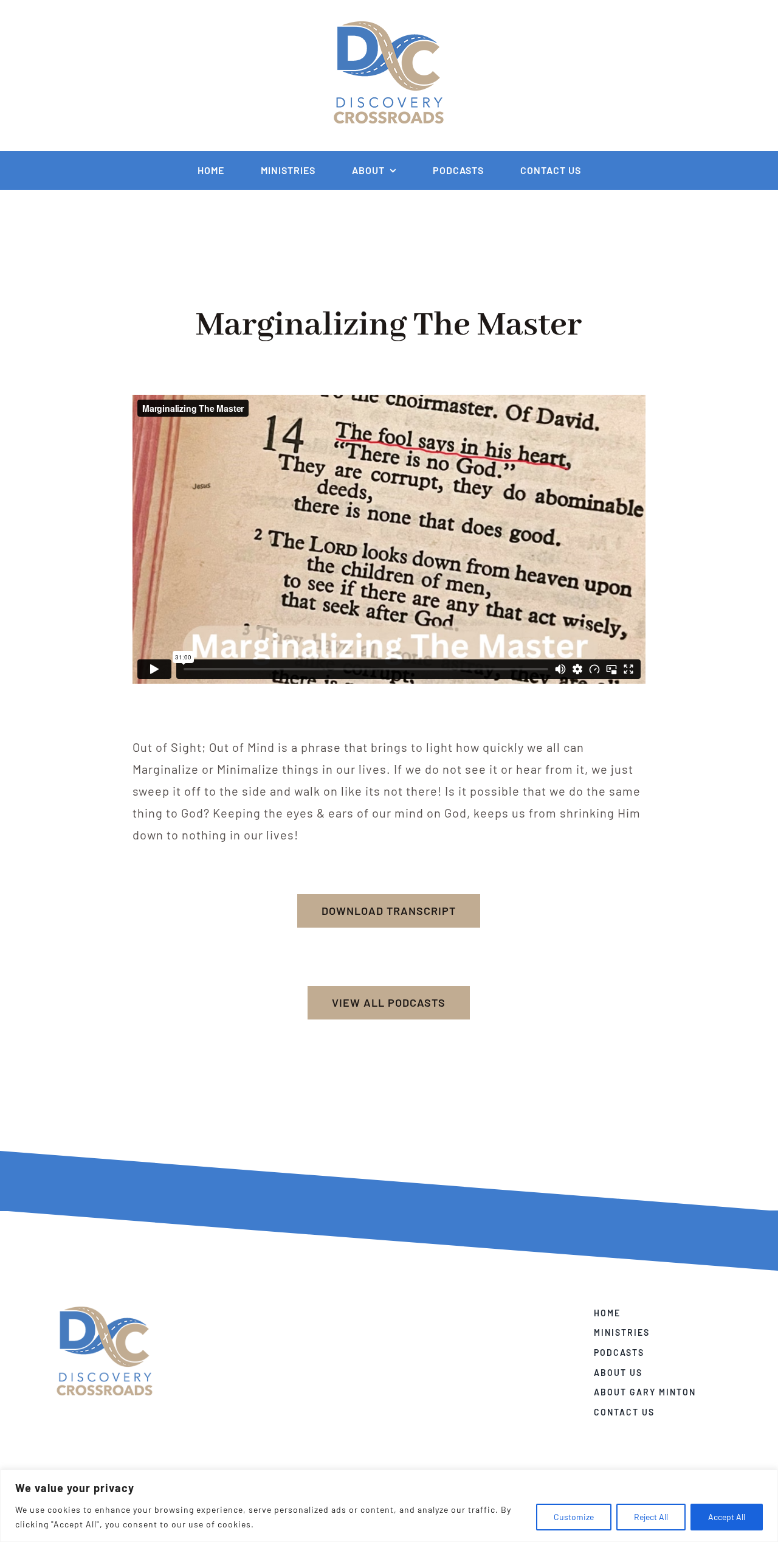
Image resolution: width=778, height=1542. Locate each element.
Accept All (726, 1517)
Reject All (651, 1517)
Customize (574, 1517)
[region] (389, 1506)
